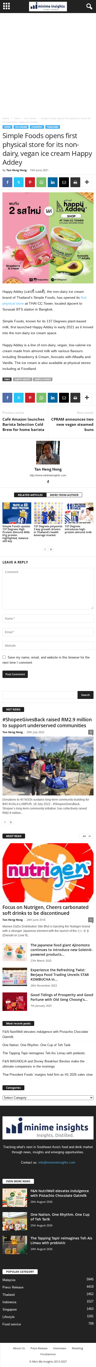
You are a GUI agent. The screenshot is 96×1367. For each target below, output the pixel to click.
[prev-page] (45, 549)
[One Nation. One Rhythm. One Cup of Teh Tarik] (14, 1221)
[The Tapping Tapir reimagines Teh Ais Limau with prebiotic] (14, 1245)
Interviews (59, 1348)
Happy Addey (23, 379)
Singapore (9, 1309)
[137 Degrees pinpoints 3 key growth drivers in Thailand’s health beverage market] (48, 513)
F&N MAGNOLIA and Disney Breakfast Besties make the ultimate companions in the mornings (43, 1063)
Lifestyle (8, 1317)
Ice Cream (30, 118)
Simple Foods (43, 379)
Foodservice (48, 1354)
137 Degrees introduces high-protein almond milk (78, 529)
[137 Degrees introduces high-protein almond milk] (79, 513)
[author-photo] (48, 452)
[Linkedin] (53, 182)
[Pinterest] (30, 182)
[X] (19, 182)
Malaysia (8, 1280)
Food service (11, 1324)
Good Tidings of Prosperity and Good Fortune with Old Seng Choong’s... (62, 997)
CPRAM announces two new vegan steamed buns (72, 424)
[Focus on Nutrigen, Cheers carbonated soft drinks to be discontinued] (48, 872)
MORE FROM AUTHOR (64, 495)
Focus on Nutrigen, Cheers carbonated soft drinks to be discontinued (45, 910)
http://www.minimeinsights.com (48, 475)
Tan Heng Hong (16, 170)
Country (37, 127)
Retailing (77, 1348)
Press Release (12, 1287)
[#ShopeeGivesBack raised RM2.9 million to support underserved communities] (48, 766)
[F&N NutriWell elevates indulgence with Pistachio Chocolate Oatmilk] (14, 1197)
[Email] (64, 182)
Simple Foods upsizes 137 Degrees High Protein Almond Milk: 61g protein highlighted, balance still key (16, 533)
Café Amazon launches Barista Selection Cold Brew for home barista (23, 424)
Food (17, 118)
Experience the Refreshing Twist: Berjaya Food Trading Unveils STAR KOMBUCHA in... (60, 975)
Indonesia (9, 1302)
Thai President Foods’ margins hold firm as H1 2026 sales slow (47, 1074)
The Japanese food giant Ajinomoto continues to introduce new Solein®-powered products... (62, 950)
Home (5, 118)
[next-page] (50, 549)
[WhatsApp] (41, 182)
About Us (19, 1348)
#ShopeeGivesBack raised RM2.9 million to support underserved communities (47, 722)
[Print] (75, 182)
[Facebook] (7, 182)
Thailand (52, 127)
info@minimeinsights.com (56, 1162)
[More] (87, 182)
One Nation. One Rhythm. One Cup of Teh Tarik (36, 1045)
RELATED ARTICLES (30, 495)
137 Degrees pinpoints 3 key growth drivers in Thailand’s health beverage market (48, 530)
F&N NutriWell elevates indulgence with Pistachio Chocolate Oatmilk (45, 1034)
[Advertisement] (48, 64)
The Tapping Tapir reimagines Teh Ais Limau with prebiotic (43, 1053)
